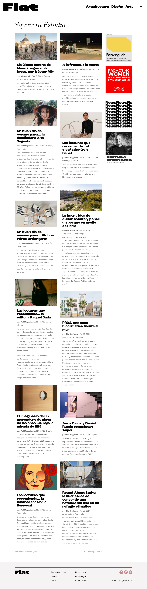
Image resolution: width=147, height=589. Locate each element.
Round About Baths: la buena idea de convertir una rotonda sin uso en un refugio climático (80, 499)
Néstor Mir (26, 76)
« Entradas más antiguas (26, 552)
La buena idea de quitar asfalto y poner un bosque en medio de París (81, 221)
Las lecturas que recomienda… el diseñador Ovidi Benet (76, 148)
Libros (20, 325)
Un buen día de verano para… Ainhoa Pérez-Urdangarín (35, 235)
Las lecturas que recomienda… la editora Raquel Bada (34, 314)
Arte (129, 7)
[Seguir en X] (126, 572)
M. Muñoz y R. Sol (74, 69)
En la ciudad (29, 79)
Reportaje (21, 149)
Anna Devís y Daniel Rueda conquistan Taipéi (79, 427)
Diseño (117, 7)
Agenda (95, 435)
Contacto (80, 581)
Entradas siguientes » (92, 552)
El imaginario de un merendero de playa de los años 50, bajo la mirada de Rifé (35, 421)
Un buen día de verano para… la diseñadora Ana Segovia (31, 136)
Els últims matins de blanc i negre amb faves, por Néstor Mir (35, 68)
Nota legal (80, 576)
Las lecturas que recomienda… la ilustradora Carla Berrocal (31, 500)
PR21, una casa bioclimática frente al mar (80, 326)
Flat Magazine (27, 146)
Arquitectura (97, 7)
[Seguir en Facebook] (121, 572)
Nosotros (80, 572)
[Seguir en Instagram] (130, 572)
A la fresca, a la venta (80, 65)
